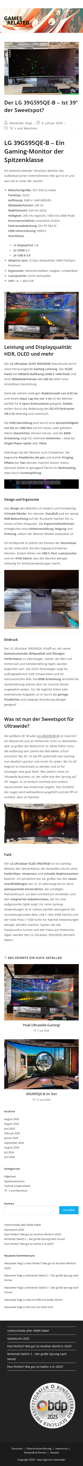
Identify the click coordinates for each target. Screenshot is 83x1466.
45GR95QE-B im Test (41, 1094)
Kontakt (54, 1452)
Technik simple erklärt (17, 1186)
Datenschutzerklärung (38, 1448)
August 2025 (11, 1124)
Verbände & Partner (35, 1452)
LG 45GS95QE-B (48, 736)
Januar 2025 (11, 1138)
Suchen (9, 1203)
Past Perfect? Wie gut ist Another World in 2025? (32, 1234)
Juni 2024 (9, 1157)
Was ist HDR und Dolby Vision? (44, 1300)
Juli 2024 (9, 1152)
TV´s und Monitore (23, 128)
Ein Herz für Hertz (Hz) (39, 1307)
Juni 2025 (9, 1128)
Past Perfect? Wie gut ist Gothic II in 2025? (29, 1244)
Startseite (16, 1448)
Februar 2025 (12, 1133)
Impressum (61, 1448)
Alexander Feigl (20, 123)
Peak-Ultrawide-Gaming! (41, 1025)
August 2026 (11, 1119)
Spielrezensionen (14, 1181)
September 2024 (14, 1143)
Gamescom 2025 (14, 1229)
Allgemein (10, 1176)
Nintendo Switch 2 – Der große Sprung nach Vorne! (34, 1239)
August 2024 (11, 1147)
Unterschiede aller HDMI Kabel (22, 1225)
